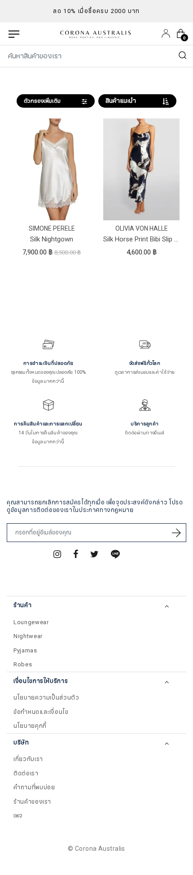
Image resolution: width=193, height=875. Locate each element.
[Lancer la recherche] (183, 56)
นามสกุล (26, 847)
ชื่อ (18, 802)
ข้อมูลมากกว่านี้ (48, 381)
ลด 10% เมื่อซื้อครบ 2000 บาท (96, 11)
